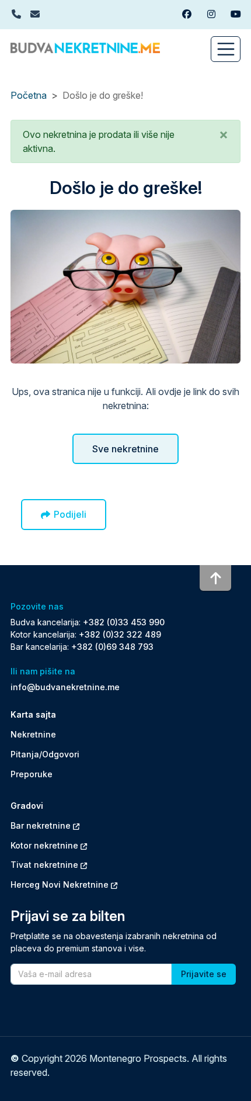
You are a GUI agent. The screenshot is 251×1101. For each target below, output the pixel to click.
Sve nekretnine (125, 449)
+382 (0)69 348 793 (112, 647)
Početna (29, 95)
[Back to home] (85, 46)
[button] (223, 134)
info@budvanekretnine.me (65, 687)
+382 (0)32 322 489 (120, 634)
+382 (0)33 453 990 (124, 622)
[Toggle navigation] (225, 49)
